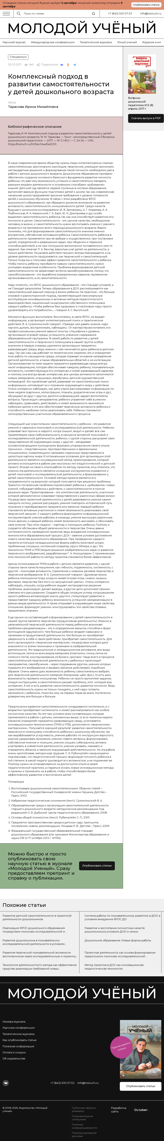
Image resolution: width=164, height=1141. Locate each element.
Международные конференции (53, 42)
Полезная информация (18, 1046)
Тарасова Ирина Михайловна (33, 107)
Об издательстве (14, 1058)
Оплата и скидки (14, 1052)
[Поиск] (93, 14)
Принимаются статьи (121, 1046)
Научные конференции (19, 1027)
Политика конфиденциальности (84, 1126)
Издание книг (151, 42)
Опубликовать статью (146, 4)
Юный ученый (127, 42)
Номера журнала (14, 1021)
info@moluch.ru (150, 13)
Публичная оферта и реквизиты (84, 1109)
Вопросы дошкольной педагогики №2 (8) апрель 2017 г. (140, 103)
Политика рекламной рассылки (84, 1135)
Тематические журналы (96, 42)
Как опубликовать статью (20, 1040)
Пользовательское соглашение (82, 1118)
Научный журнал (14, 42)
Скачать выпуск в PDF (146, 118)
